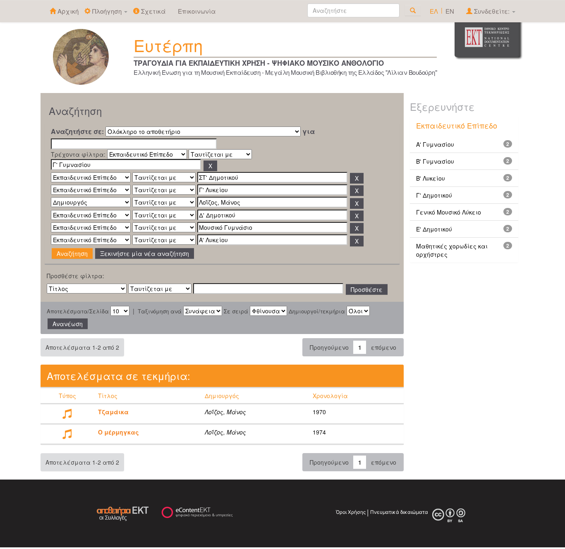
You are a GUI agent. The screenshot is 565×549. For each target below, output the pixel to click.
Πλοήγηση (107, 11)
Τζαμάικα (113, 412)
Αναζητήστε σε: (77, 131)
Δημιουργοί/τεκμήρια (317, 311)
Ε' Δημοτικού (434, 229)
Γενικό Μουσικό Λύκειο (448, 212)
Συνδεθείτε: (491, 11)
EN (449, 11)
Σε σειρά (236, 311)
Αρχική (67, 11)
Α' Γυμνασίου (435, 144)
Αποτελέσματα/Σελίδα (78, 311)
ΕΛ (434, 11)
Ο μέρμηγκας (118, 432)
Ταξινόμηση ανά (160, 311)
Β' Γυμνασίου (435, 161)
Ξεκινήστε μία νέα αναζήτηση (144, 253)
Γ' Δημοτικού (434, 195)
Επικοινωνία (197, 11)
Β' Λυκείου (430, 178)
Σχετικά (152, 11)
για (308, 131)
